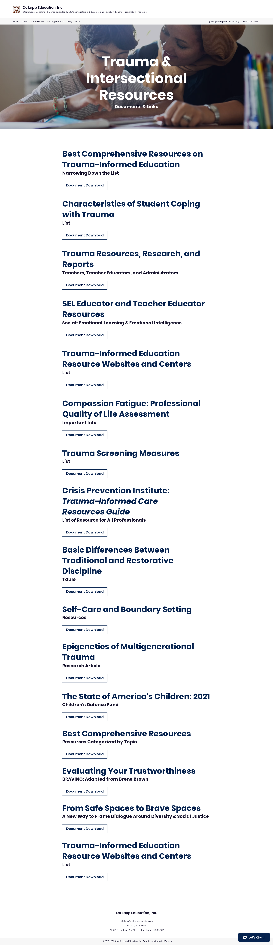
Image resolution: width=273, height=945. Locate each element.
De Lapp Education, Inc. (43, 7)
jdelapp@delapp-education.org (224, 21)
